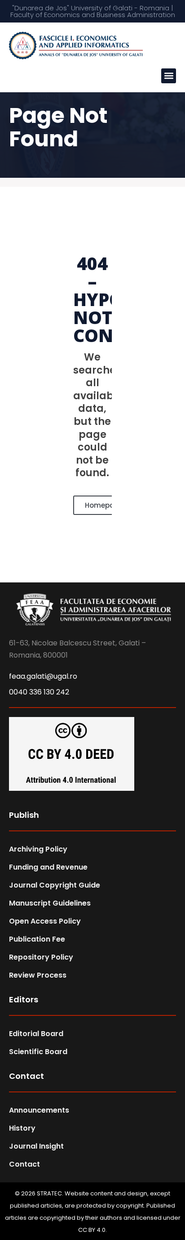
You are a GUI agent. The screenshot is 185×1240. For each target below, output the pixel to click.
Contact (24, 1164)
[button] (168, 75)
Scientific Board (38, 1051)
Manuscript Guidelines (50, 903)
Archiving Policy (38, 849)
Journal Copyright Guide (54, 885)
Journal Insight (36, 1146)
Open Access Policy (45, 921)
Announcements (39, 1110)
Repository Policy (41, 957)
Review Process (37, 975)
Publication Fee (37, 939)
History (22, 1128)
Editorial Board (36, 1033)
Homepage (104, 505)
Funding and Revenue (48, 867)
